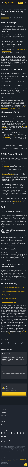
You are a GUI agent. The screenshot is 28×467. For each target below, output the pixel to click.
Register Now (14, 393)
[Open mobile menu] (25, 2)
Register (20, 2)
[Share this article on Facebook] (8, 343)
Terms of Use (22, 459)
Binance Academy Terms (10, 460)
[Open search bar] (15, 2)
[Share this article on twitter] (2, 343)
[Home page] (9, 3)
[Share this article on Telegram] (15, 343)
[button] (25, 2)
